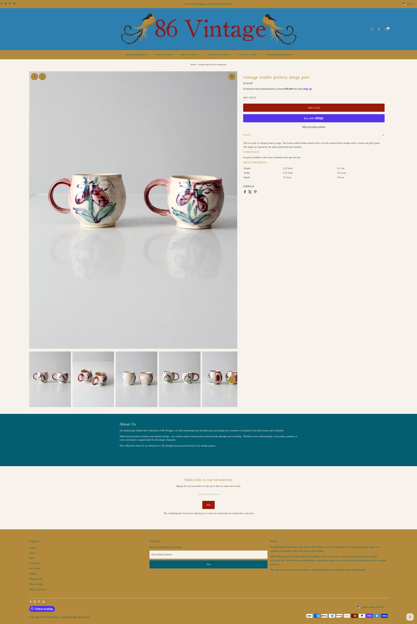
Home (193, 64)
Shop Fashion (189, 54)
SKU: (246, 97)
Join (208, 504)
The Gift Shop (248, 54)
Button (126, 453)
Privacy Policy (36, 584)
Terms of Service (37, 589)
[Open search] (371, 29)
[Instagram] (5, 4)
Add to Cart (314, 107)
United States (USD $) (372, 607)
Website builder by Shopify (75, 617)
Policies (33, 573)
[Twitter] (14, 4)
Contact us (248, 186)
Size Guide (34, 568)
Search (32, 547)
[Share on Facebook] (245, 192)
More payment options (313, 126)
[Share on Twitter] (250, 192)
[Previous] (34, 76)
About (32, 553)
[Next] (42, 76)
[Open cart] (386, 29)
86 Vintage (53, 617)
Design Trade (36, 579)
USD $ (410, 4)
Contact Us (34, 563)
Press (31, 558)
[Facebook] (1, 4)
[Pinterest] (10, 4)
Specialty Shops (219, 54)
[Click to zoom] (232, 76)
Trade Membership (279, 54)
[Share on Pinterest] (255, 192)
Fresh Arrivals (136, 54)
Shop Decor (163, 54)
